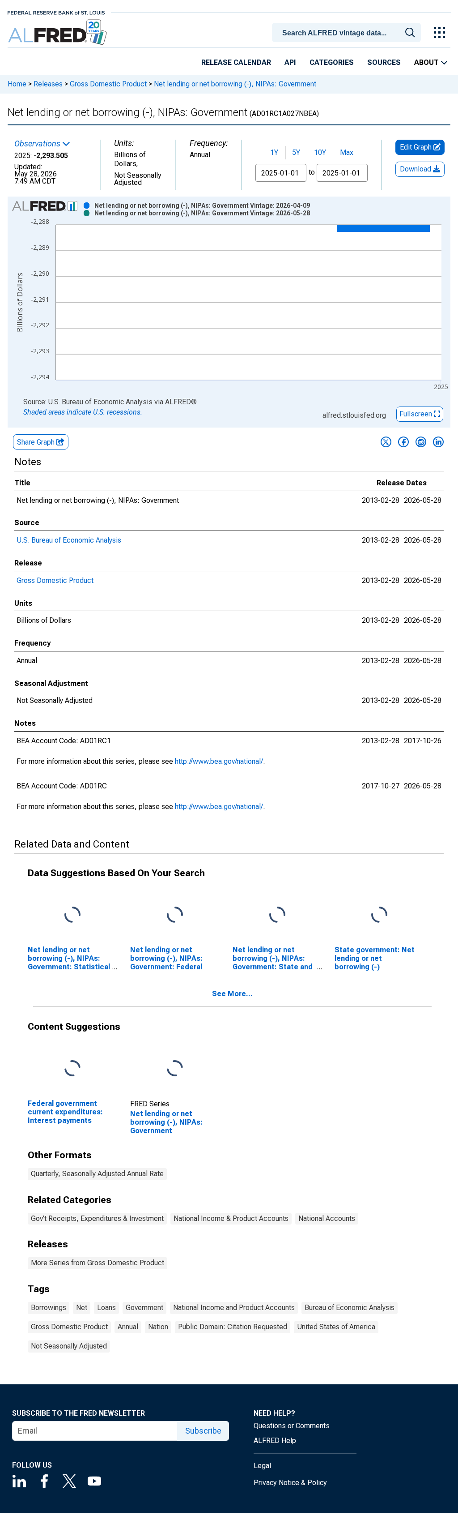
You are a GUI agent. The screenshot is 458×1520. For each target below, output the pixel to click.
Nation (158, 1327)
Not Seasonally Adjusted (69, 1346)
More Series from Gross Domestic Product (97, 1263)
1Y (274, 152)
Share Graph (36, 442)
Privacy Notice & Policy (290, 1482)
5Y (296, 152)
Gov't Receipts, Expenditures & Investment (97, 1218)
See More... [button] (232, 993)
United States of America (336, 1327)
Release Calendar (236, 62)
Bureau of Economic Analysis (349, 1307)
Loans (106, 1307)
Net (81, 1307)
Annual (128, 1327)
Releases (48, 84)
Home (17, 84)
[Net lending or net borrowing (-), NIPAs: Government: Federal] (175, 915)
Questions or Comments (292, 1426)
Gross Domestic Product (108, 84)
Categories (332, 62)
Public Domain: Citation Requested (232, 1327)
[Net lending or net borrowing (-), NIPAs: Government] (175, 1068)
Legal (262, 1465)
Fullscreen (416, 414)
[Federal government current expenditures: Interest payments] (72, 1068)
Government (144, 1307)
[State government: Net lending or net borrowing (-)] (379, 915)
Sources (384, 62)
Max (346, 152)
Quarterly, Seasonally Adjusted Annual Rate (97, 1173)
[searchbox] (348, 33)
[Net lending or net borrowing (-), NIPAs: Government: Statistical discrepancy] (72, 915)
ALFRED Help (275, 1440)
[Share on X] (386, 442)
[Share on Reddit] (421, 442)
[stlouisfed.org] (56, 12)
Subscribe (203, 1430)
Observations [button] (38, 144)
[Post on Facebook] (403, 442)
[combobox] (348, 32)
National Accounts (326, 1218)
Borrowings (48, 1307)
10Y (320, 152)
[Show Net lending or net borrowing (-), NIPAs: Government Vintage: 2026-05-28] (202, 213)
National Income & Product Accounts (231, 1218)
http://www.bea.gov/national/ (219, 761)
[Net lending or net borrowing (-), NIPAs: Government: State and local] (277, 915)
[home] (58, 32)
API (290, 62)
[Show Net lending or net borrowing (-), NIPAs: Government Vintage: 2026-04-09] (202, 205)
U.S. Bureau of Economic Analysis (69, 540)
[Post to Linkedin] (438, 442)
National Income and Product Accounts (234, 1307)
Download (416, 169)
